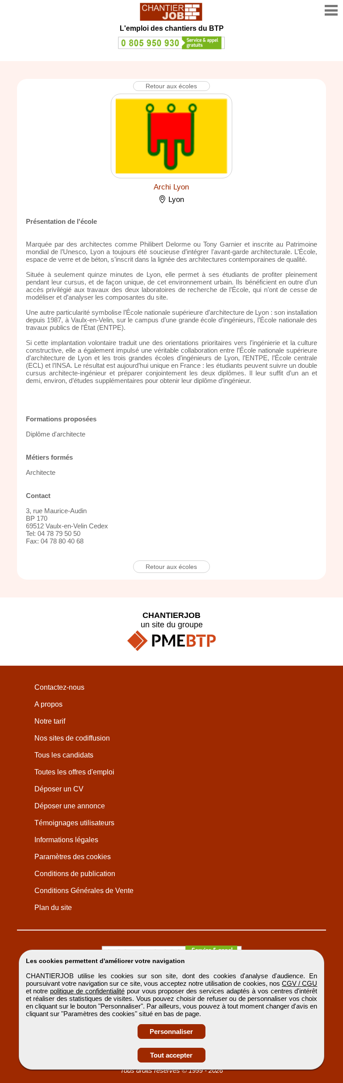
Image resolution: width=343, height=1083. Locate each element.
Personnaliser (171, 1031)
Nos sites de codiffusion (72, 738)
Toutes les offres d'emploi (74, 772)
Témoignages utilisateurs (74, 823)
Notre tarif (49, 721)
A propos (48, 704)
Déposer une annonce (69, 806)
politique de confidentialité (87, 991)
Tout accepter (171, 1055)
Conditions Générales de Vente (84, 890)
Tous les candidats (63, 755)
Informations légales (66, 840)
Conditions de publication (74, 873)
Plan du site (53, 907)
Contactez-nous (59, 687)
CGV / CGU (299, 983)
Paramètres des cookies (72, 857)
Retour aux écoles (171, 86)
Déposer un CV (59, 789)
